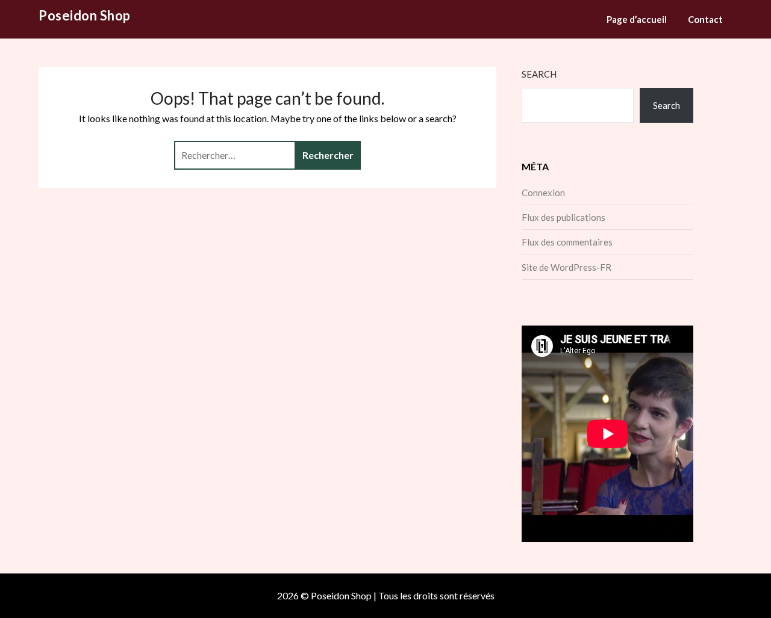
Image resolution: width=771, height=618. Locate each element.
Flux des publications (563, 217)
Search (539, 74)
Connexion (543, 192)
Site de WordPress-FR (566, 267)
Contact (705, 19)
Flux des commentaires (567, 241)
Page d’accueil (637, 19)
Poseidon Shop (85, 15)
